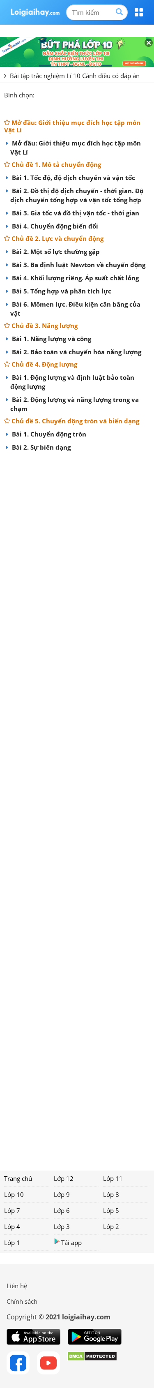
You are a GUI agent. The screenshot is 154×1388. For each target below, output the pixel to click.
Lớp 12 (64, 1178)
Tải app (71, 1242)
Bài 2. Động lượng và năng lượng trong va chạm (74, 404)
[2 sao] (51, 94)
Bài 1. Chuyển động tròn (48, 434)
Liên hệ (17, 1286)
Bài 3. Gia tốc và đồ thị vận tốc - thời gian (74, 213)
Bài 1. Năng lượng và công (50, 339)
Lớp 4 (12, 1226)
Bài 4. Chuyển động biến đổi (54, 226)
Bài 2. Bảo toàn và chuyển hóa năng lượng (75, 352)
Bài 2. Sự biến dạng (40, 447)
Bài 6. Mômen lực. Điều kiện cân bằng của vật (75, 308)
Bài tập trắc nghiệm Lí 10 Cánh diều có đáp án (75, 76)
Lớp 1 (12, 1242)
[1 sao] (41, 94)
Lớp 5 (111, 1210)
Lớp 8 (111, 1194)
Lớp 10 (14, 1194)
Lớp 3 (62, 1226)
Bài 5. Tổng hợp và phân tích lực (60, 291)
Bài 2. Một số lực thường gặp (55, 251)
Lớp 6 (62, 1210)
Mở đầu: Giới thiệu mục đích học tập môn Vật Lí (75, 147)
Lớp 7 (12, 1210)
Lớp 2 (111, 1226)
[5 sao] (80, 94)
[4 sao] (71, 94)
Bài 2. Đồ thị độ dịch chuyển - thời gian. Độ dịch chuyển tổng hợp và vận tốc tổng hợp (76, 195)
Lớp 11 (113, 1178)
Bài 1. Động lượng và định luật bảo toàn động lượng (72, 381)
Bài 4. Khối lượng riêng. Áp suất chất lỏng (74, 278)
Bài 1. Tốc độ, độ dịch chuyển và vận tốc (72, 177)
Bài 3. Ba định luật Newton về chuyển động (77, 265)
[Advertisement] (77, 808)
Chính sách (22, 1301)
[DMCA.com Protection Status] (92, 1362)
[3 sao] (61, 94)
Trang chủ (18, 1178)
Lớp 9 (62, 1194)
